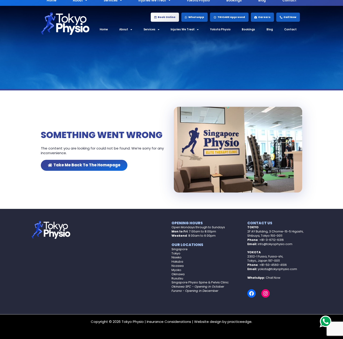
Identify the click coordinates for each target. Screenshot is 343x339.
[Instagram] (265, 293)
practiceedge (240, 321)
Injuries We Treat (183, 29)
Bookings (248, 29)
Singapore (180, 249)
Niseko (177, 257)
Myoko (176, 270)
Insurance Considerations (169, 321)
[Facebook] (251, 293)
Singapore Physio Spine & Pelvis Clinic (200, 282)
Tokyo (176, 253)
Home (104, 29)
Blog (269, 29)
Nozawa (178, 266)
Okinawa (178, 274)
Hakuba (177, 262)
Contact (290, 29)
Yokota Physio (220, 29)
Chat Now (273, 278)
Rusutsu (177, 278)
